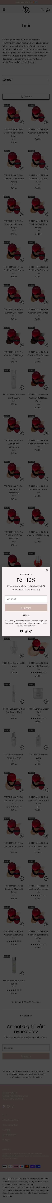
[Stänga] (47, 570)
